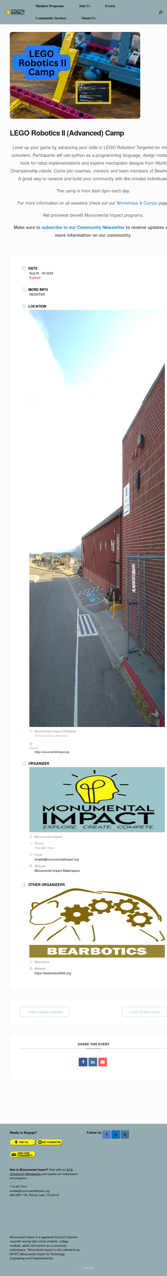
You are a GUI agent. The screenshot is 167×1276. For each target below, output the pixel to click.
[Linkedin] (93, 1062)
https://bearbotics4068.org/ (53, 973)
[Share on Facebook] (83, 1062)
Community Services (51, 18)
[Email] (102, 1062)
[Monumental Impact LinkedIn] (116, 1134)
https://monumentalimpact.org (52, 752)
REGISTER (37, 294)
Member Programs (50, 6)
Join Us (84, 6)
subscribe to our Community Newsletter (83, 227)
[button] (160, 12)
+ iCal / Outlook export (144, 1012)
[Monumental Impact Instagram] (125, 1134)
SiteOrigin (89, 1267)
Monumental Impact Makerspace (57, 870)
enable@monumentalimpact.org (57, 859)
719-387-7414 (44, 848)
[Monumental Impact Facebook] (106, 1134)
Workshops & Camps (137, 203)
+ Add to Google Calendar (44, 1012)
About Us (88, 18)
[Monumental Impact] (14, 12)
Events (110, 6)
